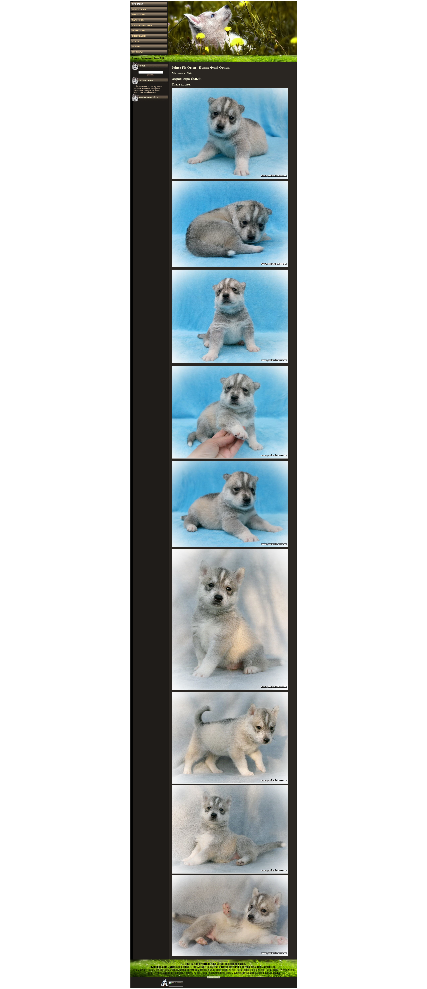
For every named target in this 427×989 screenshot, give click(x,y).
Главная (135, 58)
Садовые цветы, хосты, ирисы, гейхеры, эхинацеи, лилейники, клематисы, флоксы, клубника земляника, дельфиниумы (148, 89)
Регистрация (146, 58)
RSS (162, 58)
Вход (156, 58)
